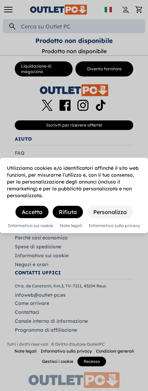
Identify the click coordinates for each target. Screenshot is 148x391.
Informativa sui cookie (30, 226)
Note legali (71, 226)
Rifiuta (68, 212)
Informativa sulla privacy (114, 226)
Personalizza (110, 212)
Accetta (32, 212)
